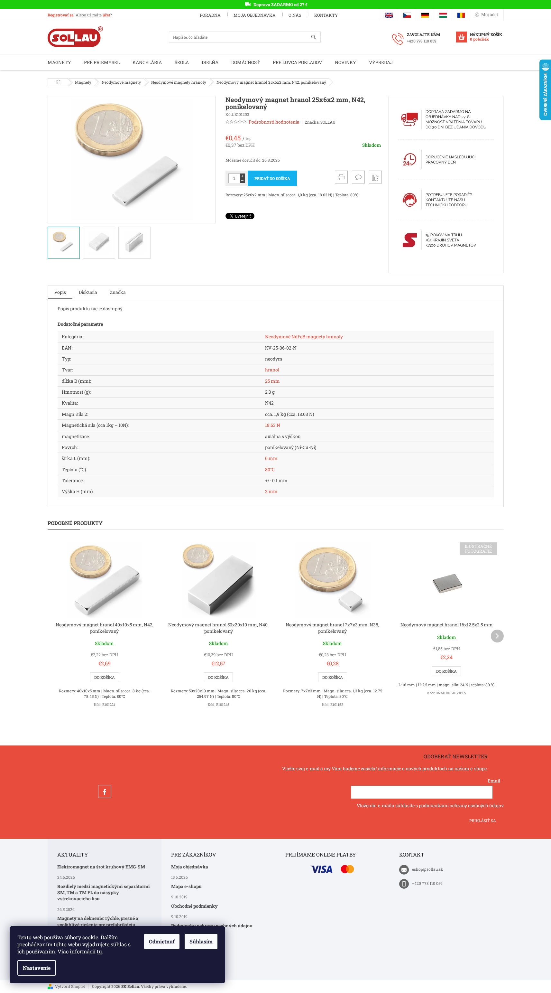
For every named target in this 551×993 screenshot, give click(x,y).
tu (99, 951)
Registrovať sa (61, 14)
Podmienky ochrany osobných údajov (212, 926)
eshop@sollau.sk (427, 869)
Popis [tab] (60, 292)
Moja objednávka (255, 15)
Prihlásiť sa (482, 820)
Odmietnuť (162, 941)
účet (106, 14)
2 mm (271, 491)
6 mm (271, 458)
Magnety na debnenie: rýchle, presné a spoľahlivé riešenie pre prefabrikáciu (97, 921)
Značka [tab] (118, 292)
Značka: (320, 122)
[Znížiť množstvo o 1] (242, 180)
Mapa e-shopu (186, 886)
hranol (272, 370)
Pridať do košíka (272, 178)
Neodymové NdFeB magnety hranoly (304, 336)
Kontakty (326, 15)
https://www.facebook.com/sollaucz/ (104, 791)
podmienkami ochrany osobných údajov (461, 805)
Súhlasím (201, 941)
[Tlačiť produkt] (341, 177)
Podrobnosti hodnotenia (274, 122)
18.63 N (272, 425)
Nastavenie (37, 967)
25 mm (272, 381)
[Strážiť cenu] (375, 177)
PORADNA (210, 15)
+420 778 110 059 (427, 883)
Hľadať (316, 37)
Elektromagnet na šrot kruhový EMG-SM (101, 867)
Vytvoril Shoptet (70, 986)
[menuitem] (59, 62)
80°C (270, 469)
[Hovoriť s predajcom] (358, 177)
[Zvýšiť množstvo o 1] (242, 175)
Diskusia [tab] (88, 292)
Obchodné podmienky (194, 906)
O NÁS (295, 15)
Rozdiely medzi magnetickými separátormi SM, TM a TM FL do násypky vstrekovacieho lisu (103, 892)
